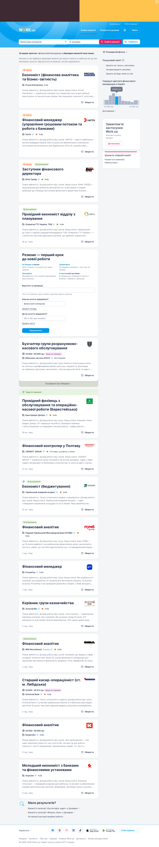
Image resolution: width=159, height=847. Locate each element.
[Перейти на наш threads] (59, 830)
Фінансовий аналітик (40, 527)
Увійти (135, 30)
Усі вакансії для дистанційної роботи (45, 816)
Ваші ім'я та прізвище (32, 286)
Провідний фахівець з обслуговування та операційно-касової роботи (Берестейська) (50, 405)
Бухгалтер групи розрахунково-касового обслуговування (50, 346)
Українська (24, 830)
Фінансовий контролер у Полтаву (51, 446)
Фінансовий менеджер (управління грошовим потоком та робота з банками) (52, 124)
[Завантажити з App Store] (92, 830)
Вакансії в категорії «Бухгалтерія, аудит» (53, 808)
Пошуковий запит (112, 60)
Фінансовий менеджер (42, 566)
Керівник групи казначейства (48, 603)
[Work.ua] (27, 30)
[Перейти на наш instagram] (66, 830)
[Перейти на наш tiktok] (80, 830)
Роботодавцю (130, 24)
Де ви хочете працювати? (34, 314)
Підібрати (133, 42)
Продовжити (35, 330)
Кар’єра (53, 838)
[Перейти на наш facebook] (52, 830)
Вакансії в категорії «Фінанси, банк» (50, 812)
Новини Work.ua (66, 838)
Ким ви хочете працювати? (35, 299)
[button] (124, 30)
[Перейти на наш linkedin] (73, 830)
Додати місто (28, 323)
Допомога (81, 838)
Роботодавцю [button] (128, 830)
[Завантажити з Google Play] (109, 830)
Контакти (33, 838)
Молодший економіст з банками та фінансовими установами (50, 767)
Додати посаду (29, 309)
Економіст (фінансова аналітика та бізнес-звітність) (50, 77)
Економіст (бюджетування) (46, 486)
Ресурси (23, 838)
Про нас (43, 838)
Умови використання (98, 838)
